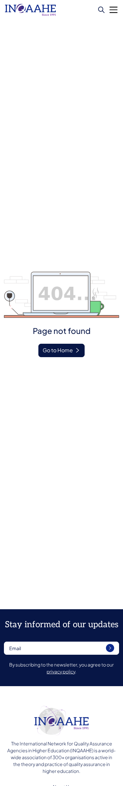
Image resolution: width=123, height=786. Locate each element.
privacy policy (61, 671)
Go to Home (58, 350)
